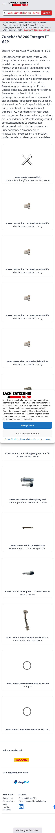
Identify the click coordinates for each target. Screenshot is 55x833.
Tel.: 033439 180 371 (27, 798)
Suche (46, 13)
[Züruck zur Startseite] (18, 4)
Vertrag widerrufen (27, 830)
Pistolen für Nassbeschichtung (23, 22)
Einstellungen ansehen (27, 433)
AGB (5, 804)
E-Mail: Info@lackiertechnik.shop (32, 801)
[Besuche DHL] (21, 760)
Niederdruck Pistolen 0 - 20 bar (30, 25)
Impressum (45, 439)
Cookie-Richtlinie (12, 439)
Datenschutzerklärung (29, 439)
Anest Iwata (44, 27)
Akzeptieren (27, 425)
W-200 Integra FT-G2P (12, 30)
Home (5, 22)
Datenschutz (8, 801)
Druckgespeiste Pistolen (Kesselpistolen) (20, 27)
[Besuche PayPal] (21, 782)
